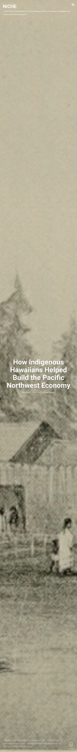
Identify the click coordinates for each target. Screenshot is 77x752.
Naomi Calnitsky (49, 393)
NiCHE (9, 6)
